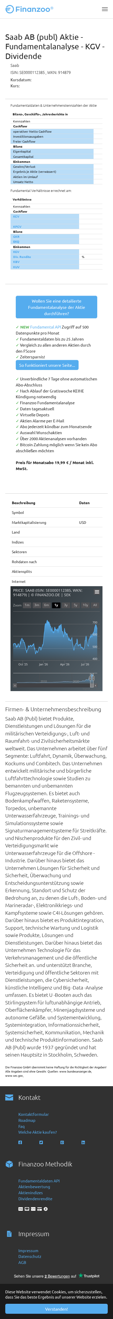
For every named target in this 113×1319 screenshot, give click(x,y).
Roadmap (26, 1120)
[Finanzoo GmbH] (30, 9)
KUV (16, 267)
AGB (22, 1262)
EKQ (16, 241)
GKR (16, 236)
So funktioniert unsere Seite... (47, 365)
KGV (16, 252)
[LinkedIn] (83, 1142)
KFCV (17, 226)
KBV (16, 262)
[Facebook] (20, 1142)
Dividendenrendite (35, 1198)
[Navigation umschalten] (105, 9)
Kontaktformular (33, 1114)
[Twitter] (41, 1142)
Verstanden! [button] (56, 1308)
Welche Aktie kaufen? (37, 1131)
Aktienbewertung (34, 1186)
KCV (16, 216)
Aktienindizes (30, 1192)
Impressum (28, 1250)
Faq (21, 1126)
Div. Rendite (22, 257)
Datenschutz (29, 1256)
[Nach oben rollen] (102, 1308)
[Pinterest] (62, 1142)
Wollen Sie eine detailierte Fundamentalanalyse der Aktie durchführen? (56, 307)
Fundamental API (46, 326)
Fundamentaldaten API (39, 1180)
